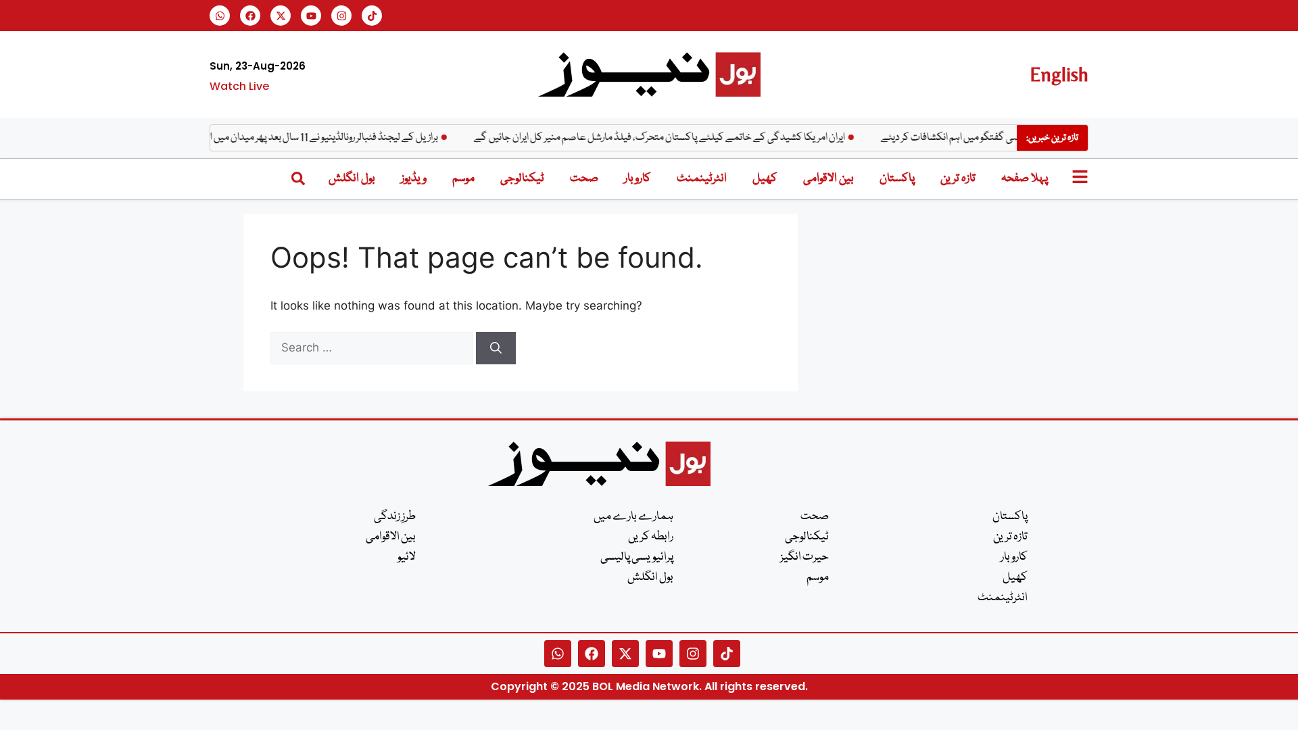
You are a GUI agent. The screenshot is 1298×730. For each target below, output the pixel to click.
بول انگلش (352, 179)
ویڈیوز (414, 179)
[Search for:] (373, 347)
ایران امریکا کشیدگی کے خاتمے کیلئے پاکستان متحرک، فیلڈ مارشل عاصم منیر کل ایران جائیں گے (554, 138)
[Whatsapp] (220, 15)
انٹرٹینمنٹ (702, 179)
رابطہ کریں (650, 537)
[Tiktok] (372, 15)
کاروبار (637, 179)
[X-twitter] (280, 15)
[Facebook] (250, 15)
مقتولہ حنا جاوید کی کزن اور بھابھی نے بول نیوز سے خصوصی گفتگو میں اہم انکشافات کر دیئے (949, 138)
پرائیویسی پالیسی (636, 557)
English (1059, 74)
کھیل (764, 179)
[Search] (496, 348)
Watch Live (239, 86)
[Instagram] (341, 15)
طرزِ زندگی (395, 517)
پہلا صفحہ (1024, 179)
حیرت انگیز (804, 557)
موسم (463, 179)
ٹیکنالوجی (522, 179)
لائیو (407, 557)
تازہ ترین (958, 179)
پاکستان (897, 179)
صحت (584, 179)
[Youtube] (311, 15)
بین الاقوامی (828, 179)
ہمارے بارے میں (633, 517)
